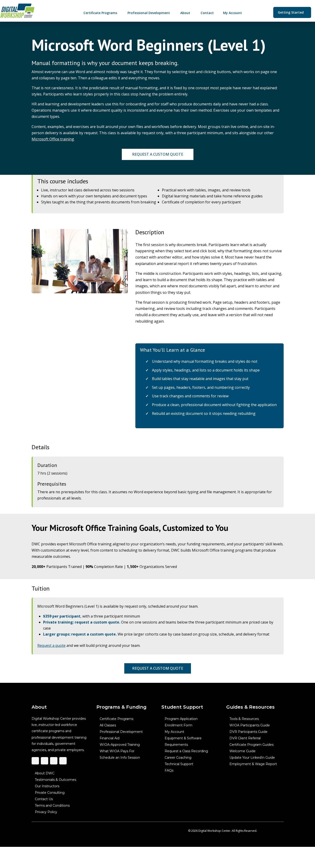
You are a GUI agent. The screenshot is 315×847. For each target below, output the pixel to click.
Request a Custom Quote (157, 154)
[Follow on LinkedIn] (53, 760)
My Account (174, 732)
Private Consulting (50, 793)
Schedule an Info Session (120, 757)
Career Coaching (177, 757)
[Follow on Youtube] (63, 760)
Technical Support (178, 764)
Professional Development (121, 732)
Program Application (180, 719)
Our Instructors (47, 786)
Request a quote (51, 645)
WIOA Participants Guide (249, 725)
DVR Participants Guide (248, 732)
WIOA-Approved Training (120, 745)
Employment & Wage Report (253, 764)
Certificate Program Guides (251, 745)
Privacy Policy (46, 812)
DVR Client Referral (245, 738)
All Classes (108, 725)
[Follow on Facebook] (35, 760)
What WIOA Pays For (117, 751)
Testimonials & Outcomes (55, 780)
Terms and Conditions (52, 805)
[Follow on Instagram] (44, 760)
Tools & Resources (244, 719)
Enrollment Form (178, 725)
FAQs (168, 770)
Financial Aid (109, 738)
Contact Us (44, 799)
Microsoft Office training (53, 139)
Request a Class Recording (186, 751)
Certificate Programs (116, 719)
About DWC (44, 773)
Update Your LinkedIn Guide (252, 757)
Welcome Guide (242, 751)
